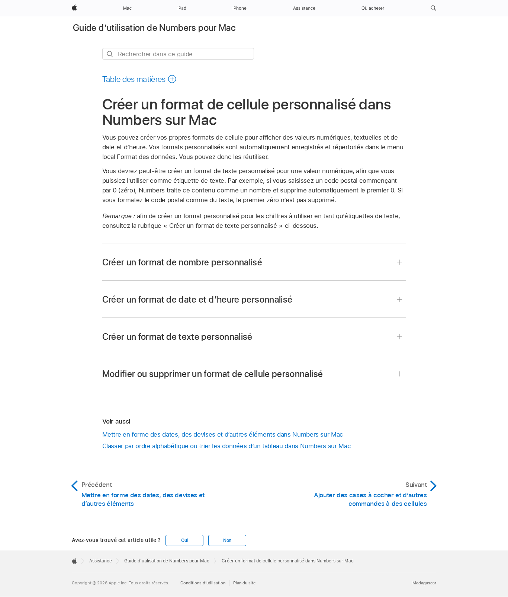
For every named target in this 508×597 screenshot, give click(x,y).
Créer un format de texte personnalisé (177, 336)
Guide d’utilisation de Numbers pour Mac (154, 27)
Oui (184, 540)
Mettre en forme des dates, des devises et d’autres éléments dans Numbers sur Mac (222, 434)
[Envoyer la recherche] (110, 54)
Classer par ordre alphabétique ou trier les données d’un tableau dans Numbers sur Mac (226, 446)
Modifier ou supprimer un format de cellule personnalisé (212, 373)
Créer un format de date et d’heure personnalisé (197, 299)
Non (227, 540)
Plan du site (244, 582)
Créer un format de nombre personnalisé (182, 262)
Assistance (100, 561)
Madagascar (424, 582)
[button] (433, 8)
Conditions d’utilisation (202, 582)
